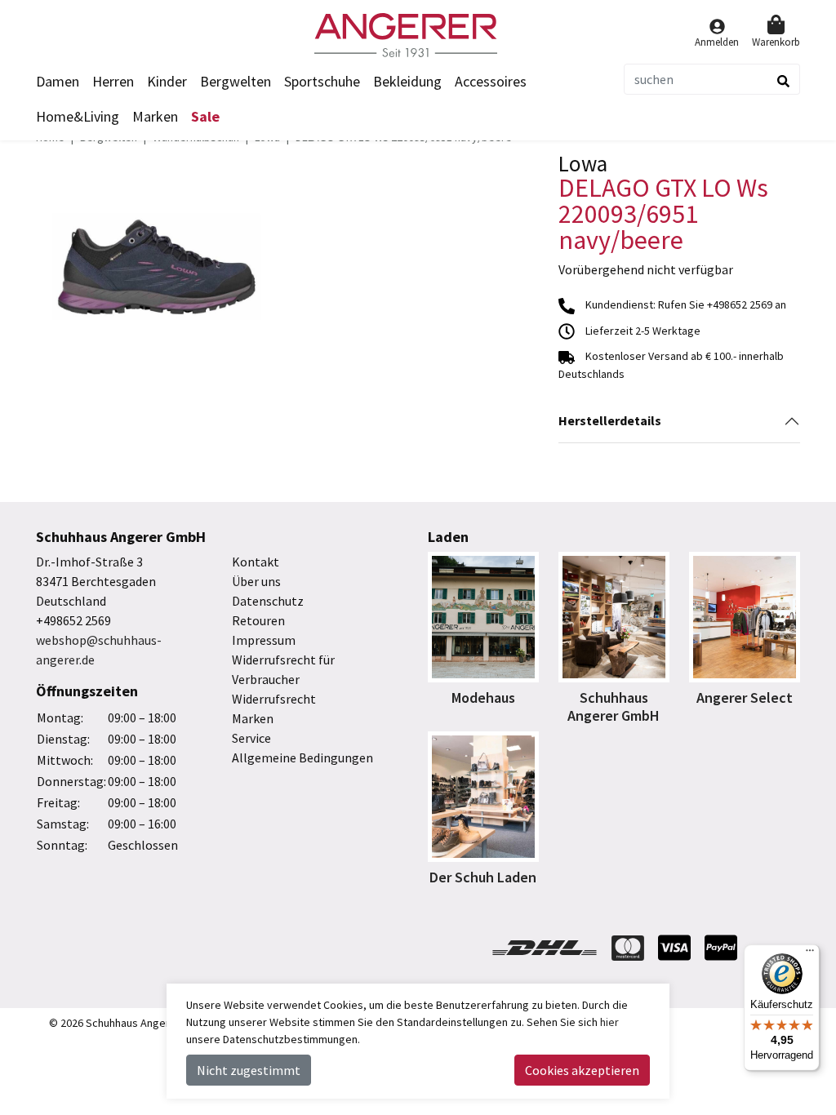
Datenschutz (268, 601)
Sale (205, 116)
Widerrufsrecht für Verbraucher (283, 669)
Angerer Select (744, 697)
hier (609, 1022)
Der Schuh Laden (482, 877)
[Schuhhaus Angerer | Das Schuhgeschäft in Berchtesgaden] (418, 35)
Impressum (264, 640)
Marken (155, 116)
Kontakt (255, 561)
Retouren (258, 620)
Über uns (256, 581)
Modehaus (483, 697)
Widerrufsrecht (274, 699)
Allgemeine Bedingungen (302, 757)
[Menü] (810, 954)
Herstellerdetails (609, 420)
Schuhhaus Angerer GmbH (613, 706)
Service (251, 738)
